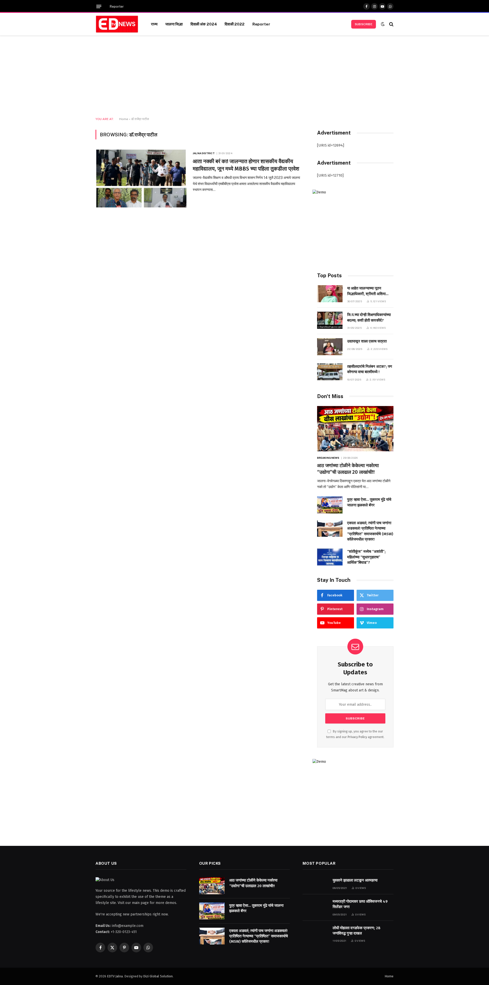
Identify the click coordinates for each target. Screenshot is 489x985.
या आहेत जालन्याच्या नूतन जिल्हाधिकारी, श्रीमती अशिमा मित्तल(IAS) (366, 291)
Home (123, 119)
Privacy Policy (357, 737)
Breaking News (328, 457)
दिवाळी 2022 (234, 24)
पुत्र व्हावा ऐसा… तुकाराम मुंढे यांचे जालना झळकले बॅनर (369, 502)
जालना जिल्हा (174, 24)
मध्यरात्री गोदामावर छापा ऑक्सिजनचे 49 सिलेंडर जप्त (360, 904)
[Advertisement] (244, 76)
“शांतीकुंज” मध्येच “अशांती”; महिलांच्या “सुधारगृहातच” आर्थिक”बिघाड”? (366, 557)
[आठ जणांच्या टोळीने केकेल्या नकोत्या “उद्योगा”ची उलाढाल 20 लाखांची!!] (355, 429)
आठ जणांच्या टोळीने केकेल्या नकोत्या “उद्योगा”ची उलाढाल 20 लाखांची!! (348, 469)
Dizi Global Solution (158, 976)
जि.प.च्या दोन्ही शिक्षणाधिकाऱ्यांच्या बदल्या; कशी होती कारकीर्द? (369, 317)
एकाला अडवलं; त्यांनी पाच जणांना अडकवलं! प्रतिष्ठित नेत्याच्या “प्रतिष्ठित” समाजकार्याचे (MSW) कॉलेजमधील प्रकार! (370, 531)
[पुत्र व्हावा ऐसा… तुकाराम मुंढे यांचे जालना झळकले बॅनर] (330, 505)
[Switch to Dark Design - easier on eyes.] (383, 24)
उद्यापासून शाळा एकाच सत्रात (367, 341)
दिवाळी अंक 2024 (204, 24)
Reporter (117, 6)
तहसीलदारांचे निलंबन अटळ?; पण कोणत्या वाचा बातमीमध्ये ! (369, 369)
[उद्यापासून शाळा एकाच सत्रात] (330, 346)
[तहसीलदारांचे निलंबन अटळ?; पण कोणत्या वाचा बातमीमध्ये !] (330, 371)
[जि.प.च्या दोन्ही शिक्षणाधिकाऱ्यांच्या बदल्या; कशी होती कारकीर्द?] (330, 320)
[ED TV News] (117, 24)
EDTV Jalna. (115, 976)
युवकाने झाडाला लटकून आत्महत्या (355, 880)
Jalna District (203, 153)
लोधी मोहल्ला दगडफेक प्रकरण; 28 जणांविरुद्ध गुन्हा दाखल (357, 931)
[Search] (390, 24)
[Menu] (98, 6)
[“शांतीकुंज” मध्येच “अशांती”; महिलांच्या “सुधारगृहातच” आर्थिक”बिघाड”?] (330, 557)
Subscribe (363, 24)
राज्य (154, 24)
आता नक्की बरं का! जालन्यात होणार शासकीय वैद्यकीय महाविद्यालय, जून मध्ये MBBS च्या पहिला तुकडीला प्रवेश (246, 165)
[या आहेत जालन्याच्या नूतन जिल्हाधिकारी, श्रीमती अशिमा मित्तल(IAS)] (330, 293)
